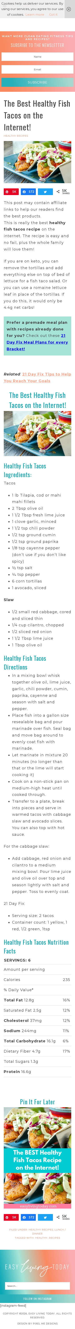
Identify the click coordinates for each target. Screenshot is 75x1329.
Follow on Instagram (38, 1298)
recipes (54, 1237)
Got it (53, 14)
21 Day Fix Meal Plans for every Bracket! (37, 342)
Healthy (41, 1237)
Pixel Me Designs (45, 1323)
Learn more (34, 14)
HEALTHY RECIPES (16, 135)
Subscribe (37, 82)
